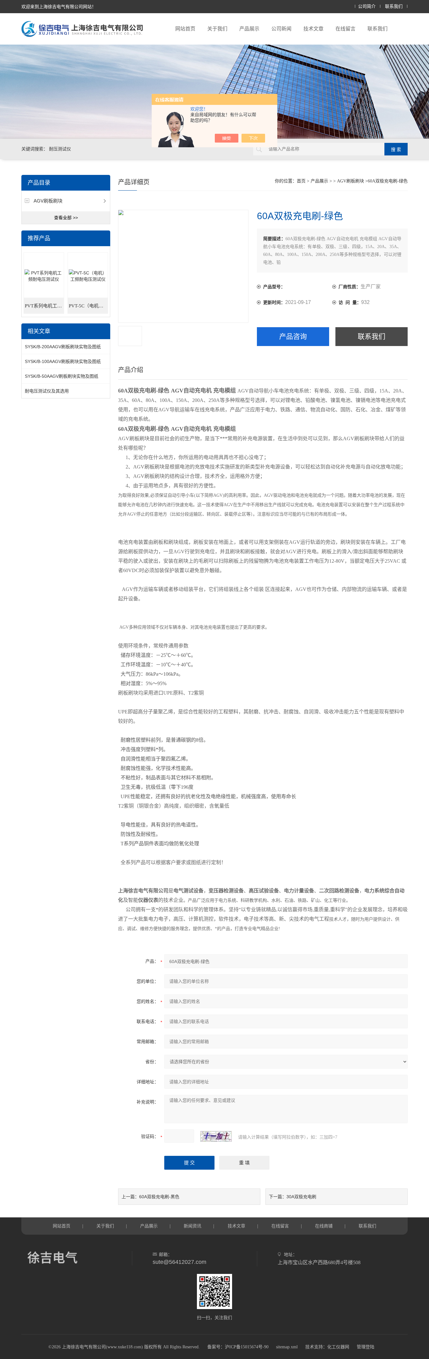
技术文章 (313, 28)
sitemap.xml (287, 1347)
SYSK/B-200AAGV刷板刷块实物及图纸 (63, 346)
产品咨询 (293, 336)
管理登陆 (365, 1347)
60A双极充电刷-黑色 (159, 1196)
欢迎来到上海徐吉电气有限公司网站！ (58, 6)
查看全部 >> (66, 217)
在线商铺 (324, 1225)
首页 (301, 181)
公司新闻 (281, 28)
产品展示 (249, 28)
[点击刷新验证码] (216, 1136)
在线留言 (345, 28)
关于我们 (217, 28)
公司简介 (367, 6)
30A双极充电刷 (301, 1196)
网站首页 (185, 28)
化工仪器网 (338, 1347)
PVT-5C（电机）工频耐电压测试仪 (88, 305)
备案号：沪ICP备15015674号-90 (238, 1347)
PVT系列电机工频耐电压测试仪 (44, 305)
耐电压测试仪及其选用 (47, 390)
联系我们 (394, 6)
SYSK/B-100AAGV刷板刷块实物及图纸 (63, 361)
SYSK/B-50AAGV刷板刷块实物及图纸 (61, 376)
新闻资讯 (192, 1225)
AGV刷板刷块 (48, 200)
